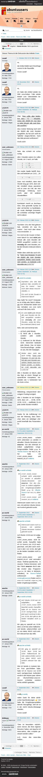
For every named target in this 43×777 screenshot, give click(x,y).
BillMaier (5, 718)
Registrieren (38, 4)
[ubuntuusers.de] (15, 12)
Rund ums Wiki (21, 37)
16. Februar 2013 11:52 (24, 387)
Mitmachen (21, 24)
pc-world (5, 429)
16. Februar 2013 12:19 (24, 410)
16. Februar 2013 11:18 (24, 220)
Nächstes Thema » (35, 752)
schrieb (28, 278)
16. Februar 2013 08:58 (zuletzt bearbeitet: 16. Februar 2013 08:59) (27, 110)
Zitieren (36, 58)
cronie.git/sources (23, 578)
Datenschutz (15, 767)
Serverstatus (32, 767)
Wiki (21, 19)
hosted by (4, 2)
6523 (9, 730)
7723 (9, 78)
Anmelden (29, 4)
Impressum (23, 767)
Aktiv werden (11, 37)
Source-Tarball (35, 574)
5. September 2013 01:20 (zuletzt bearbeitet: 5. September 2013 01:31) (26, 431)
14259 (10, 471)
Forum (14, 19)
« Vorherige (8, 44)
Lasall (4, 58)
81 (9, 436)
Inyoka (11, 759)
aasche (4, 464)
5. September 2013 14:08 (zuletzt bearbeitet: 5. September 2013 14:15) (26, 515)
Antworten (8, 48)
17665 (10, 162)
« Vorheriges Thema (20, 752)
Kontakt (8, 767)
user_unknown (8, 147)
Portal (7, 19)
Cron (29, 37)
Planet (35, 19)
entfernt (31, 459)
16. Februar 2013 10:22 (24, 147)
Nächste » (36, 44)
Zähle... (10, 120)
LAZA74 (5, 108)
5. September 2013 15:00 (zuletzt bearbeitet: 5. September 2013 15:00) (26, 590)
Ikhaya (28, 19)
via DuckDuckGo (36, 30)
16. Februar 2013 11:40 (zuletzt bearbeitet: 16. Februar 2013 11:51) (27, 272)
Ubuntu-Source (22, 452)
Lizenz (3, 767)
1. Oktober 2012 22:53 (24, 58)
